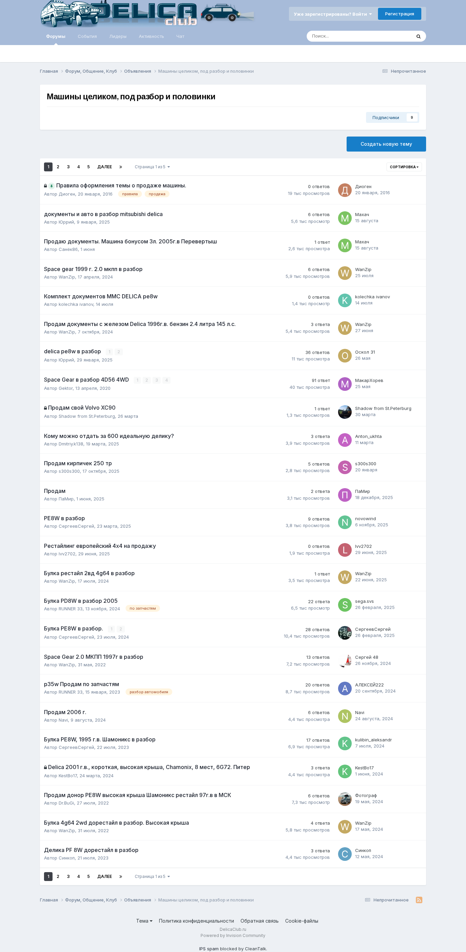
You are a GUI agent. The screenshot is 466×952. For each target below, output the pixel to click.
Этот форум (389, 36)
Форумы (55, 36)
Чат (180, 36)
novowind (365, 518)
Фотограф (366, 795)
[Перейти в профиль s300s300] (345, 467)
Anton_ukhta (368, 436)
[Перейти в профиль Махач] (345, 218)
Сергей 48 (366, 657)
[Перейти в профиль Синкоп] (345, 854)
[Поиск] (418, 36)
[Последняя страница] (121, 166)
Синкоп (67, 858)
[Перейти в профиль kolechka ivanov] (345, 300)
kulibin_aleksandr (373, 739)
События (87, 36)
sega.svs (364, 601)
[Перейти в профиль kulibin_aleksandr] (345, 743)
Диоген (67, 194)
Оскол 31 (365, 352)
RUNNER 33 (71, 608)
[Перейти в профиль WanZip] (345, 273)
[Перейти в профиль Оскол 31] (345, 356)
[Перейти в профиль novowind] (345, 522)
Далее (104, 166)
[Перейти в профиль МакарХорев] (345, 384)
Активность (151, 36)
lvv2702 (67, 553)
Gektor (66, 388)
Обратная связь (260, 921)
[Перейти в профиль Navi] (345, 716)
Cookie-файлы (301, 921)
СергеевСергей (76, 526)
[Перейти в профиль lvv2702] (345, 550)
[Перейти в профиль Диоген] (345, 190)
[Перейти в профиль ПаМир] (345, 495)
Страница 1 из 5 (151, 166)
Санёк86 (68, 249)
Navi (63, 720)
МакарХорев (369, 380)
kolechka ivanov (76, 304)
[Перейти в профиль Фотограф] (345, 799)
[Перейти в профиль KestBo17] (345, 771)
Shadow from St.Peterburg (87, 416)
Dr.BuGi (66, 803)
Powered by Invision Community (233, 935)
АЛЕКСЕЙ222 (369, 684)
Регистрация (399, 13)
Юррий (66, 222)
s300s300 (69, 471)
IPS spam (209, 948)
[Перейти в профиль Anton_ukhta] (345, 440)
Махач (362, 214)
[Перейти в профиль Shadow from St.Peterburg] (345, 412)
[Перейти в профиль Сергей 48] (345, 661)
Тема (143, 921)
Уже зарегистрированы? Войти (331, 14)
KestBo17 (68, 775)
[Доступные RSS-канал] (419, 900)
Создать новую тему (386, 144)
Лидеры (118, 36)
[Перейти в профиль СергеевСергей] (345, 633)
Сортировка (403, 167)
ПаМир (66, 498)
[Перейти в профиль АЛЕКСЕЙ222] (345, 688)
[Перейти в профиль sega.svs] (345, 605)
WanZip (67, 277)
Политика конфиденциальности (196, 921)
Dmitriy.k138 (71, 443)
